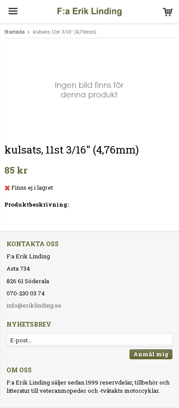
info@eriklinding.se (34, 305)
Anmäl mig (151, 354)
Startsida (14, 31)
